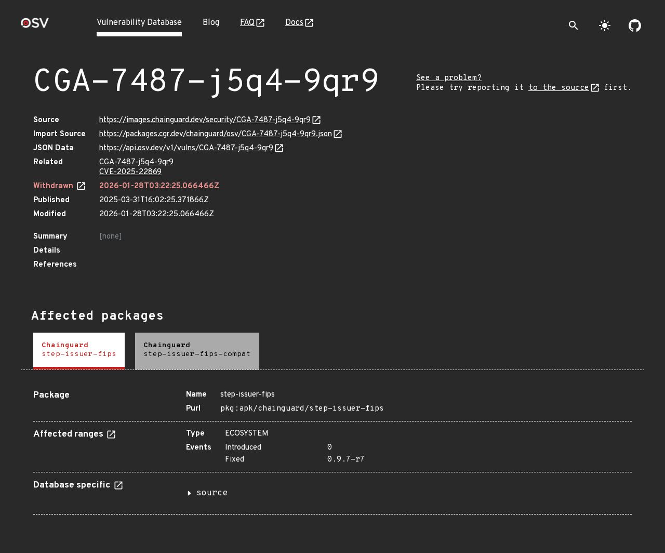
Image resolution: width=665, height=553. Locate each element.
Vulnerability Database (139, 23)
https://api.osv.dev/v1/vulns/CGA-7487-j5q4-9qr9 (186, 148)
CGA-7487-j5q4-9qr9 (136, 162)
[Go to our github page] (635, 25)
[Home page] (35, 26)
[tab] (79, 351)
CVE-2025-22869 (130, 172)
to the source (558, 88)
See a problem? (449, 78)
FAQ (247, 23)
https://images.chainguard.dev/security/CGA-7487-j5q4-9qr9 (205, 120)
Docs (294, 23)
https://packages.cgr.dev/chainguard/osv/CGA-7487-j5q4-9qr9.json (215, 134)
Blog (211, 23)
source (212, 493)
